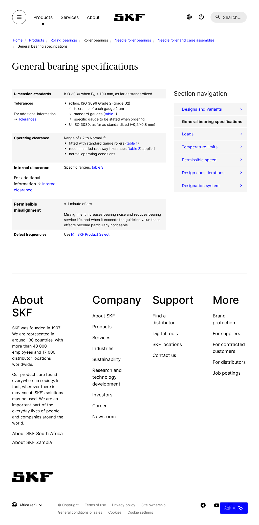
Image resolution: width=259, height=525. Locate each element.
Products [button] (43, 17)
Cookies (114, 512)
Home (18, 40)
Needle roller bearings (133, 40)
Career (99, 405)
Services (101, 337)
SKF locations (167, 344)
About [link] (93, 17)
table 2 (134, 148)
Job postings (227, 373)
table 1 (110, 114)
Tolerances (27, 119)
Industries (102, 348)
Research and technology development (107, 377)
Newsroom (104, 416)
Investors (102, 394)
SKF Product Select (93, 234)
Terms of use (95, 505)
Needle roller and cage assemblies (186, 40)
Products (36, 40)
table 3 (97, 167)
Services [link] (70, 17)
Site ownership (153, 505)
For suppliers (226, 333)
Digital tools (165, 333)
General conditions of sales (80, 512)
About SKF (103, 315)
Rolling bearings (64, 40)
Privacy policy (123, 505)
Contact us (164, 355)
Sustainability (106, 359)
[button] (189, 17)
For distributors (229, 362)
